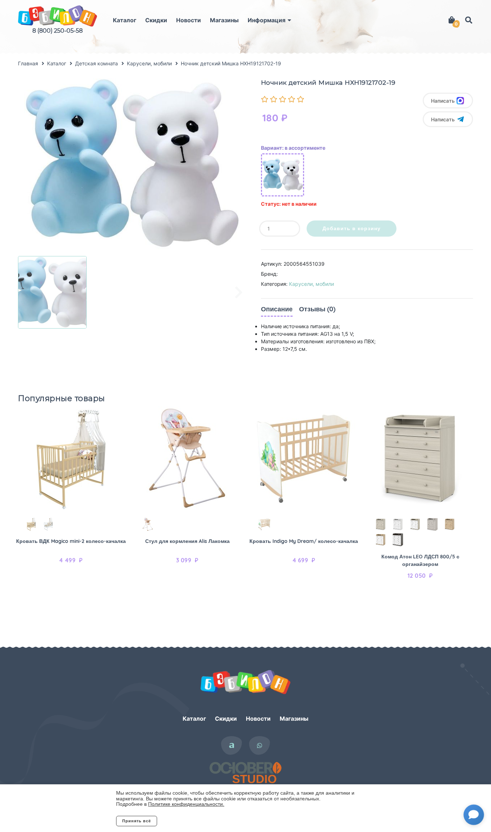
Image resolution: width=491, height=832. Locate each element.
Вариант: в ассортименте (293, 148)
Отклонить (186, 820)
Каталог (124, 20)
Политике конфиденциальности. (186, 804)
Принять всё (136, 820)
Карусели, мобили (311, 284)
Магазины (224, 20)
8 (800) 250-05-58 (57, 30)
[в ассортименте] (282, 174)
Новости (188, 20)
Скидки (156, 20)
